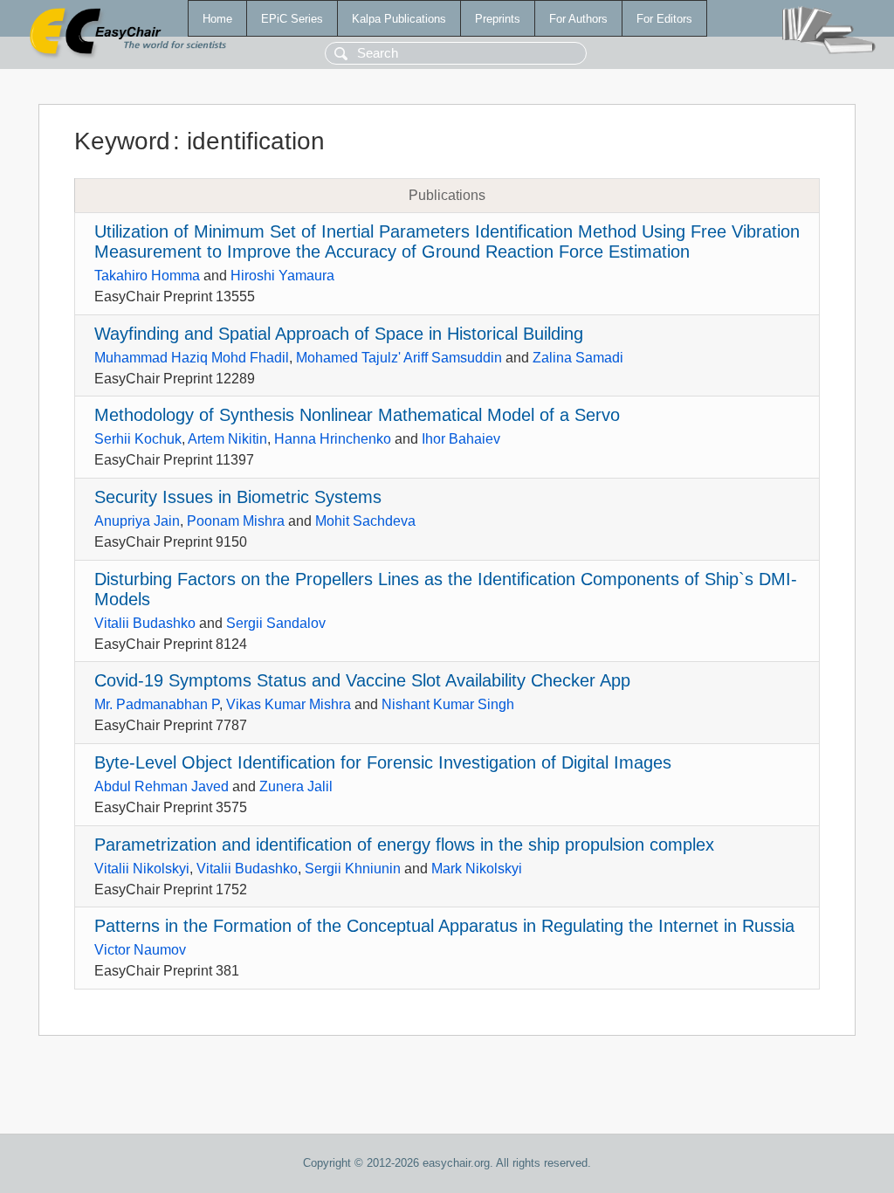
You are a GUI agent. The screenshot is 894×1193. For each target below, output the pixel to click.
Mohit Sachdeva (365, 521)
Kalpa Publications (399, 18)
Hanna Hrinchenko (332, 438)
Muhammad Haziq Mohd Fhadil (191, 357)
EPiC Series (292, 18)
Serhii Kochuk (138, 438)
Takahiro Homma (147, 275)
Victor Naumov (140, 949)
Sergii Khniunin (353, 868)
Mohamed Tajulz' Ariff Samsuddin (399, 357)
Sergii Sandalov (276, 623)
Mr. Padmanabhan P (156, 704)
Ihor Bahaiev (461, 438)
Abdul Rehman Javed (161, 786)
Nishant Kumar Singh (448, 704)
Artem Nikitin (227, 438)
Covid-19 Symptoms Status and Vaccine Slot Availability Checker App (362, 680)
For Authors (578, 18)
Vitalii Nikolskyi (141, 868)
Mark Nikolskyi (476, 868)
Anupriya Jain (137, 521)
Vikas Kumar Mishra (288, 704)
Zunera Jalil (296, 786)
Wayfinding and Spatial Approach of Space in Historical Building (338, 333)
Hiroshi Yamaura (282, 275)
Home (217, 18)
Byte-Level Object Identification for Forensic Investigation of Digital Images (382, 762)
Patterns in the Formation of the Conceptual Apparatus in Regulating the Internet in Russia (444, 925)
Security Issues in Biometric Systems (238, 497)
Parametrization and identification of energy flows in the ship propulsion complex (404, 844)
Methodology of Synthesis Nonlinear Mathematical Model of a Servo (357, 414)
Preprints (497, 18)
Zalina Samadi (578, 357)
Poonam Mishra (236, 521)
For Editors (664, 18)
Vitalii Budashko (145, 623)
